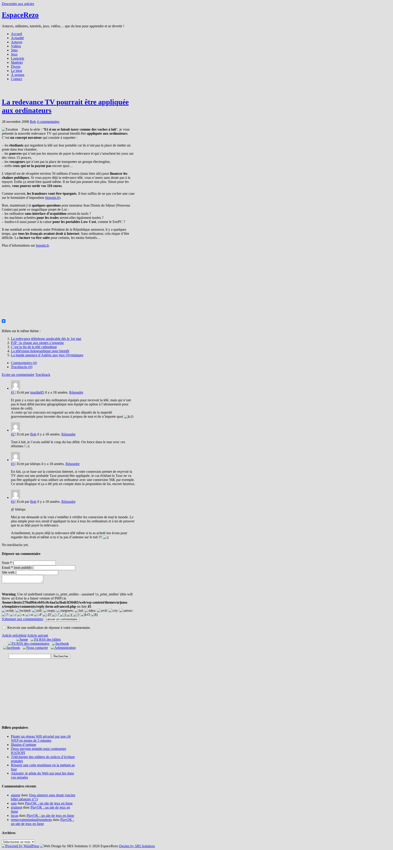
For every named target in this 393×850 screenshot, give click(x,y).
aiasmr (15, 795)
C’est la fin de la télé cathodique (34, 347)
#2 (13, 434)
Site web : (9, 572)
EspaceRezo (20, 15)
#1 (13, 392)
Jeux (14, 54)
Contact (16, 79)
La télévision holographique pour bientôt (40, 351)
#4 (13, 501)
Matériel (17, 62)
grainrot (16, 807)
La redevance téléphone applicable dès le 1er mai (46, 339)
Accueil (16, 34)
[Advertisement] (196, 90)
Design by (137, 846)
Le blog (16, 71)
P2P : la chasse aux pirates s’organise (37, 343)
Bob (33, 122)
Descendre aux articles (18, 4)
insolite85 (37, 392)
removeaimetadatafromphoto (31, 820)
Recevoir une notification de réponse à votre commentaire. (49, 628)
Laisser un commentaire (61, 619)
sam (14, 803)
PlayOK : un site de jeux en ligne (49, 803)
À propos (17, 75)
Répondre (76, 392)
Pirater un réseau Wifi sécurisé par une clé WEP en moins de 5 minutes (41, 738)
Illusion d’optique (23, 744)
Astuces (16, 42)
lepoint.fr (52, 198)
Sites (14, 50)
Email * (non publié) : (17, 567)
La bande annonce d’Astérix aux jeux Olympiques (47, 355)
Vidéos (16, 46)
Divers (15, 66)
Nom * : (8, 563)
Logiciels (17, 58)
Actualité (17, 38)
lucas (14, 815)
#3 (13, 464)
